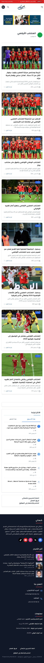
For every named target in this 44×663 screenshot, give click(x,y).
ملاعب (38, 49)
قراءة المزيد (8, 87)
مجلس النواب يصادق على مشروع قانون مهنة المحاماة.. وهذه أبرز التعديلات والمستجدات (20, 469)
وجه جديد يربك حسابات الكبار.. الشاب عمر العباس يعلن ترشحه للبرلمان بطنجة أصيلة (18, 572)
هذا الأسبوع (31, 419)
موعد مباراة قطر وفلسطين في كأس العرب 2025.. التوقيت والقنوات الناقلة (21, 455)
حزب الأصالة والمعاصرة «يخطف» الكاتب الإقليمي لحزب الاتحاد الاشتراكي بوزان (19, 556)
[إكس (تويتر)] (35, 540)
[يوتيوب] (25, 540)
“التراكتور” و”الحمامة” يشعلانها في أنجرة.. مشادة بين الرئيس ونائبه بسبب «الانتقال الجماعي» (18, 564)
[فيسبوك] (40, 540)
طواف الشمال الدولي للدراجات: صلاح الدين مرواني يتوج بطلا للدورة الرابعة (21, 441)
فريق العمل (34, 501)
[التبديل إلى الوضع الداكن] (3, 7)
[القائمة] (42, 7)
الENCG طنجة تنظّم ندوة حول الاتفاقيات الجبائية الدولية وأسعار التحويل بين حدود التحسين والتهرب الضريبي (21, 427)
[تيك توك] (21, 540)
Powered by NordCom (9, 657)
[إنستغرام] (30, 540)
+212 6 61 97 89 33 (33, 602)
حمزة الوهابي (21, 619)
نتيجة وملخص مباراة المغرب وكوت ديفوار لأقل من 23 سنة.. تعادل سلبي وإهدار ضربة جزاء (23, 76)
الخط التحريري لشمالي (30, 498)
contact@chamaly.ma (32, 594)
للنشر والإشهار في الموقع (29, 503)
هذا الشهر (13, 419)
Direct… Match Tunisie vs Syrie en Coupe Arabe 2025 (22, 483)
